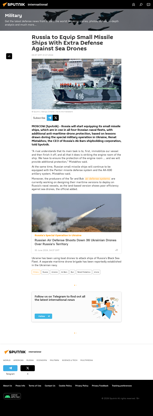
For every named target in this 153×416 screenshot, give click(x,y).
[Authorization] (134, 4)
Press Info (20, 385)
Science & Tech (69, 360)
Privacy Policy (81, 385)
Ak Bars (64, 272)
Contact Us (50, 385)
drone (96, 272)
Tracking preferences (122, 385)
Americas (18, 360)
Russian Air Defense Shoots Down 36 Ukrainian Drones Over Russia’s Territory (75, 242)
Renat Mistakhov (84, 272)
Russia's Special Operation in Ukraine (58, 235)
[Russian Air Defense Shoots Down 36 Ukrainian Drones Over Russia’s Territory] (76, 213)
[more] (117, 250)
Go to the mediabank (64, 111)
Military (36, 272)
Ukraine (54, 272)
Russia (45, 272)
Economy (42, 360)
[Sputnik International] (14, 7)
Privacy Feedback (100, 385)
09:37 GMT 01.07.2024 (42, 55)
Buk (72, 272)
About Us (7, 385)
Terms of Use (35, 385)
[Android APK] (12, 396)
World (6, 360)
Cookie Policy (65, 385)
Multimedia (86, 360)
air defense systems (97, 178)
